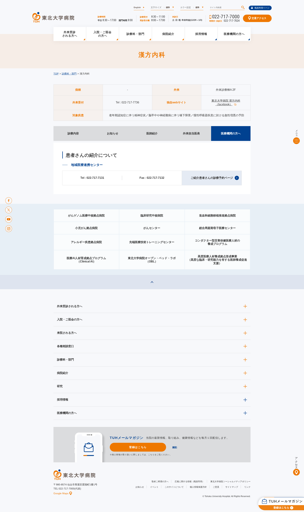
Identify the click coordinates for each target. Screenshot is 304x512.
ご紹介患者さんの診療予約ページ (212, 177)
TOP (56, 73)
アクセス (296, 461)
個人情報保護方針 (198, 487)
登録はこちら (138, 447)
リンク (247, 487)
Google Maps (60, 493)
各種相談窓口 (65, 346)
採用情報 (201, 33)
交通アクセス (258, 18)
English (137, 7)
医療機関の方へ (234, 33)
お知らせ (139, 487)
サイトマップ (231, 487)
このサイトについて (174, 487)
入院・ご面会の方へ (103, 34)
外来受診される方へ (69, 34)
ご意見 (216, 487)
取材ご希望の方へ (160, 481)
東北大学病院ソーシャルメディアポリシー (230, 481)
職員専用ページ (262, 8)
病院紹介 (168, 33)
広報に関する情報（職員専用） (189, 481)
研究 (60, 386)
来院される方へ (67, 332)
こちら (151, 455)
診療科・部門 (135, 33)
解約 (174, 447)
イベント (154, 487)
